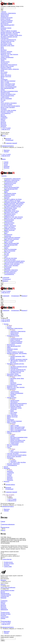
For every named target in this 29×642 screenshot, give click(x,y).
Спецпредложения (6, 594)
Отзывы (3, 603)
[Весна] (3, 530)
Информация (4, 609)
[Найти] (2, 10)
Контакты (3, 606)
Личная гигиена (14, 400)
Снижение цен (5, 596)
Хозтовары (13, 461)
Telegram (6, 151)
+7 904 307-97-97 (5, 129)
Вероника (3, 580)
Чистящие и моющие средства (18, 366)
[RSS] (1, 513)
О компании (4, 600)
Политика (3, 615)
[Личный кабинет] (1, 297)
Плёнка (12, 435)
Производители (5, 593)
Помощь (3, 618)
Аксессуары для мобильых (8, 587)
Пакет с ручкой (14, 425)
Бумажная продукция (16, 338)
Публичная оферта (6, 621)
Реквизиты (4, 608)
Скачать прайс (5, 617)
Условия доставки (5, 614)
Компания (10, 471)
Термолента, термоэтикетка (17, 331)
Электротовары (14, 391)
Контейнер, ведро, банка (17, 378)
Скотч (12, 450)
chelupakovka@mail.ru (8, 146)
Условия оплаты (5, 612)
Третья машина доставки (7, 590)
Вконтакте (7, 150)
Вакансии (3, 605)
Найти (2, 640)
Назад (10, 325)
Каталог (9, 327)
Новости (3, 584)
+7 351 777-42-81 (6, 128)
